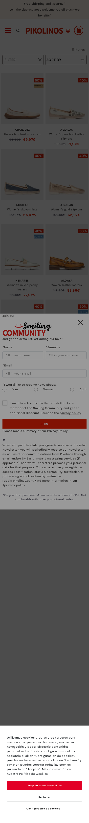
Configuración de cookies (43, 808)
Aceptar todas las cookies (44, 785)
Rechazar (45, 797)
